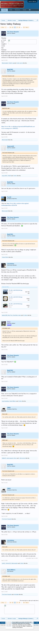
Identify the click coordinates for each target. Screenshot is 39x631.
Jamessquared (9, 458)
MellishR (4, 458)
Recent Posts (14, 12)
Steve (15, 458)
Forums (4, 9)
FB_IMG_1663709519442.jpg (15, 290)
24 (10, 27)
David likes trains (17, 315)
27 (17, 27)
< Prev (2, 27)
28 (19, 27)
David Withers (13, 401)
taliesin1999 (4, 315)
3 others (22, 563)
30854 (9, 407)
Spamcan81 (10, 146)
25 (12, 27)
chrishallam (10, 263)
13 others (25, 315)
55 (24, 27)
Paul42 (10, 63)
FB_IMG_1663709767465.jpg (15, 297)
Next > (27, 27)
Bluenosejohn (5, 63)
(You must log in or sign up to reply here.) (29, 600)
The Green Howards (13, 31)
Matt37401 (10, 69)
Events (24, 9)
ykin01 (5, 175)
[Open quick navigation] (37, 20)
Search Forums (5, 12)
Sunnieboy (6, 401)
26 (14, 27)
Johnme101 (8, 563)
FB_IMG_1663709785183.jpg (15, 303)
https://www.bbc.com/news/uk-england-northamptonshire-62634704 (15, 204)
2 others (15, 175)
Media (10, 9)
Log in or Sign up (32, 1)
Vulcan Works (5, 257)
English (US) (4, 622)
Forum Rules (36, 625)
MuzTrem (10, 315)
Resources (17, 9)
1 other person (19, 63)
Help (37, 622)
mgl (13, 63)
